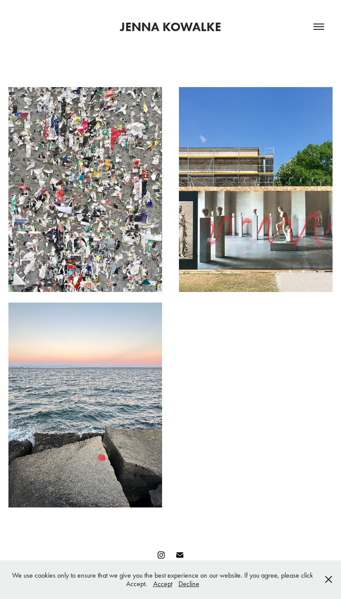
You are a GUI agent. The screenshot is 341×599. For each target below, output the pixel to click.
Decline (188, 583)
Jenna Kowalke (170, 26)
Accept (162, 583)
